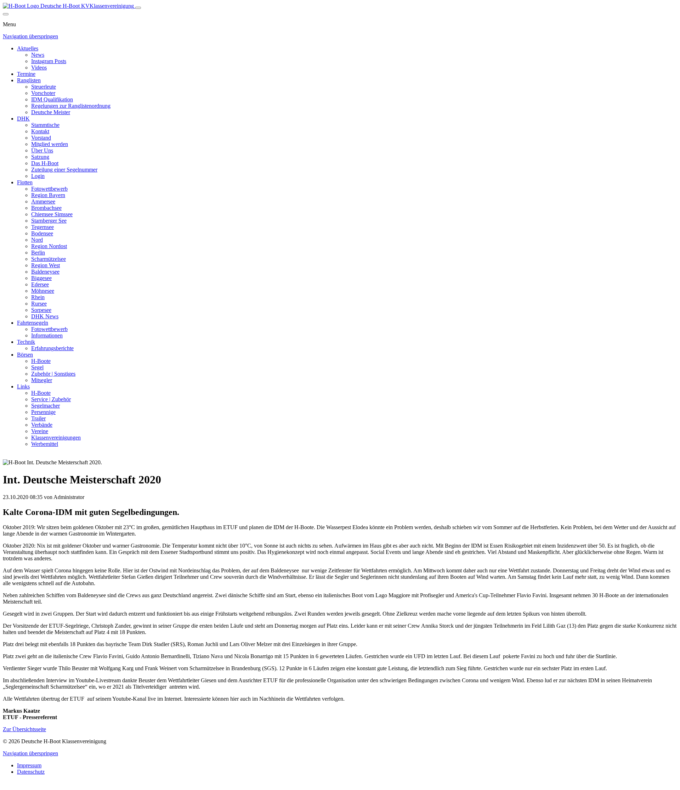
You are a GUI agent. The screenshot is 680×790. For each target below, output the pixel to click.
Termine (26, 74)
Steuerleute (43, 87)
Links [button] (23, 386)
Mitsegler (41, 380)
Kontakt (40, 131)
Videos (39, 68)
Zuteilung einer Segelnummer (64, 170)
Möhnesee (42, 291)
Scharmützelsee (48, 259)
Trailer (38, 418)
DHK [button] (23, 119)
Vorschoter (43, 93)
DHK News (44, 316)
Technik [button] (26, 342)
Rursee (39, 304)
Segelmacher (45, 406)
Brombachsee (46, 208)
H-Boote (41, 361)
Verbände (41, 425)
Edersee (40, 284)
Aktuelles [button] (27, 48)
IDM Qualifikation (52, 99)
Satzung (40, 157)
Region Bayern (48, 195)
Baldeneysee (45, 272)
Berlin (38, 253)
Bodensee (42, 233)
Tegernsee (42, 227)
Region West (45, 265)
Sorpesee (41, 310)
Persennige (43, 412)
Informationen (47, 335)
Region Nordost (49, 246)
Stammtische (45, 125)
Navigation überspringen (30, 36)
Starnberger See (49, 221)
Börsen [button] (25, 355)
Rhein (38, 297)
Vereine (39, 431)
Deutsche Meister (50, 112)
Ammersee (43, 201)
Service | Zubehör (51, 399)
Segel (37, 367)
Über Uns (42, 150)
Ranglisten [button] (29, 80)
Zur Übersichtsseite (24, 729)
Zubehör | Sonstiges (53, 374)
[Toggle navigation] (138, 8)
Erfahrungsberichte (52, 348)
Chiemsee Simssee (52, 214)
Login (38, 176)
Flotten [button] (25, 182)
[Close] (5, 14)
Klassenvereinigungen (56, 438)
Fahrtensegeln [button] (32, 323)
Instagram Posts (48, 61)
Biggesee (41, 278)
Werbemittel (44, 444)
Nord (37, 240)
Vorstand (41, 138)
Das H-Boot (44, 163)
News (37, 55)
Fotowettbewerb (49, 189)
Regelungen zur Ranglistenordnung (70, 106)
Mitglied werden (49, 144)
